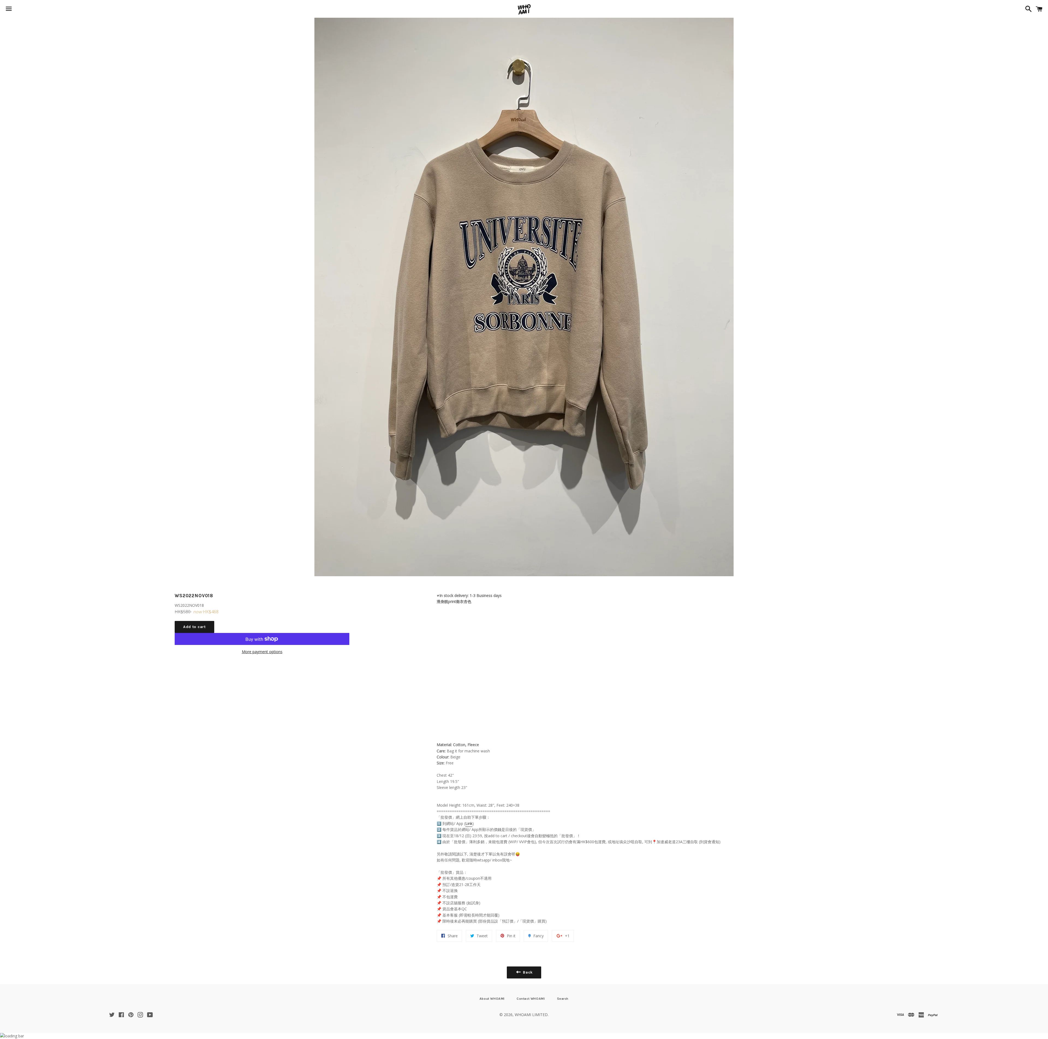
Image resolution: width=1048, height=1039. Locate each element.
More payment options (262, 651)
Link (468, 823)
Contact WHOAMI (531, 999)
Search (563, 999)
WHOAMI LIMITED (531, 1014)
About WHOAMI (492, 999)
